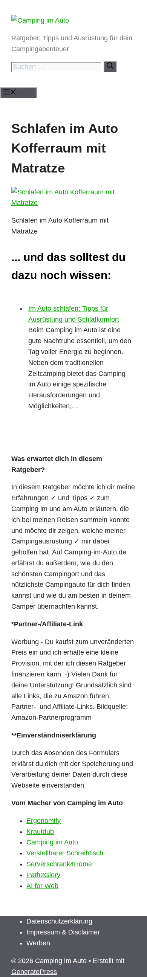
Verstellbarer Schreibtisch (64, 853)
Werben (38, 943)
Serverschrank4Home (59, 864)
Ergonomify (43, 820)
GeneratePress (34, 971)
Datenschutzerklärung (59, 921)
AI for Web (42, 886)
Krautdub (40, 831)
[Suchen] (110, 66)
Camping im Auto (52, 842)
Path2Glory (43, 875)
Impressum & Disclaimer (63, 932)
